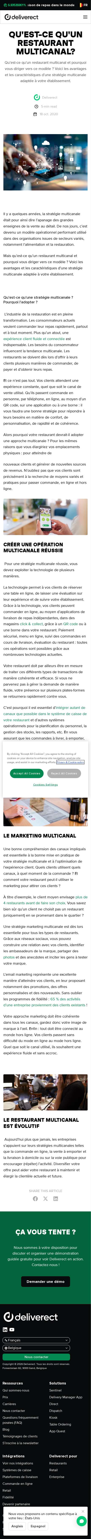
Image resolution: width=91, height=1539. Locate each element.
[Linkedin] (55, 1198)
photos (9, 957)
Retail (7, 1490)
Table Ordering (60, 1424)
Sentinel (55, 1390)
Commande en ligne (18, 1484)
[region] (45, 769)
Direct (53, 1404)
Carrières (9, 1404)
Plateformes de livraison (20, 1477)
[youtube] (11, 1329)
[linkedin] (5, 1329)
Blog (6, 1429)
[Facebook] (35, 1198)
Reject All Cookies (64, 773)
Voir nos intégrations (18, 1463)
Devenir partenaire (16, 1504)
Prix (5, 1397)
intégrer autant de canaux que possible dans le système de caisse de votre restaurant (45, 713)
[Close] (83, 1511)
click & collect (31, 624)
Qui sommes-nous (16, 1390)
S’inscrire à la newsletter (21, 1443)
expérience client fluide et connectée (34, 338)
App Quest (57, 1431)
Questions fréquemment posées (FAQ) (21, 1420)
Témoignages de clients (20, 1436)
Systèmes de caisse (17, 1470)
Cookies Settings (45, 785)
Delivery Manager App (65, 1397)
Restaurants (58, 1463)
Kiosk (53, 1417)
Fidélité (8, 1497)
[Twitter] (45, 1198)
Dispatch (55, 1411)
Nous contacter (14, 1411)
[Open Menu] (85, 17)
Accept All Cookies (26, 773)
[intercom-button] (82, 1521)
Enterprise (56, 1477)
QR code (70, 624)
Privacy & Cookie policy (70, 762)
